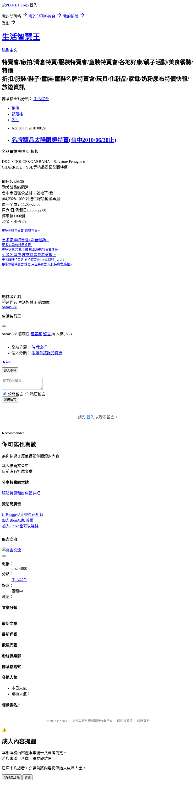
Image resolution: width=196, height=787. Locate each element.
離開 (27, 777)
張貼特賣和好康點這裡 (21, 493)
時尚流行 (39, 347)
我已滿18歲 (12, 777)
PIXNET (62, 721)
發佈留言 (10, 399)
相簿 (15, 108)
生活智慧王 (21, 37)
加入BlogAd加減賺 (17, 520)
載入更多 (10, 370)
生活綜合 (41, 99)
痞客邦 (36, 334)
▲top (6, 361)
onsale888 (9, 307)
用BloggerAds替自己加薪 (22, 515)
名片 (15, 120)
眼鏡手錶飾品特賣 (47, 353)
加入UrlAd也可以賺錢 (20, 526)
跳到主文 (9, 50)
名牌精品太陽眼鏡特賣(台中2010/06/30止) (63, 140)
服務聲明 (143, 721)
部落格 (17, 114)
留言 (47, 334)
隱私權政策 (125, 721)
